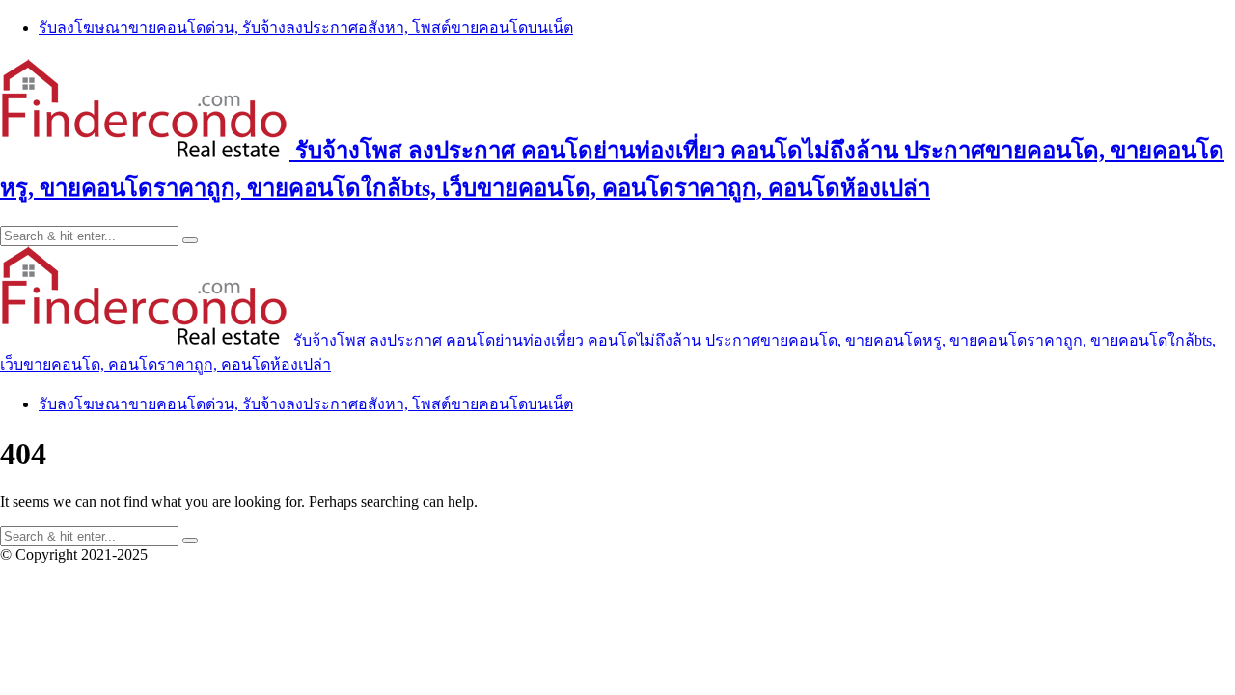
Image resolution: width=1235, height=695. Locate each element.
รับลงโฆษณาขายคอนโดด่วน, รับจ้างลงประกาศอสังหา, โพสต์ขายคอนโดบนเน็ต (306, 27)
